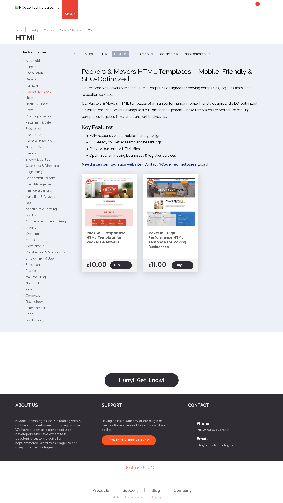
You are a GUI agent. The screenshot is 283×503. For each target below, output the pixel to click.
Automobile (34, 60)
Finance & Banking (39, 190)
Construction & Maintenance (46, 252)
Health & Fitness (37, 104)
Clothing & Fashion (39, 116)
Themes (146, 7)
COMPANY (235, 7)
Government (35, 246)
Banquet (31, 67)
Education (33, 264)
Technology (34, 301)
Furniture (32, 85)
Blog (155, 490)
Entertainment (35, 308)
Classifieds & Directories (43, 166)
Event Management (39, 184)
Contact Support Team (128, 440)
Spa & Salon (34, 73)
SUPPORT (204, 7)
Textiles (31, 215)
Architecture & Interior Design (47, 221)
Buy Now (117, 266)
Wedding (32, 233)
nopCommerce (198, 54)
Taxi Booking (35, 320)
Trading (31, 227)
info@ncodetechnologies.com (218, 445)
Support (130, 490)
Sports (30, 240)
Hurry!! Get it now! (141, 380)
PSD (103, 54)
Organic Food (36, 79)
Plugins (174, 7)
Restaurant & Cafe (38, 122)
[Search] (263, 19)
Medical (31, 153)
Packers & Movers (38, 91)
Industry (117, 7)
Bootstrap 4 (169, 54)
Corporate (33, 295)
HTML (120, 54)
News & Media (36, 147)
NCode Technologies (178, 164)
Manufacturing (36, 277)
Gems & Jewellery (39, 141)
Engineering (34, 172)
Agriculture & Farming (41, 209)
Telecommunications (40, 178)
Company (183, 490)
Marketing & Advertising (42, 196)
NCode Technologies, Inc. (153, 497)
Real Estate (33, 135)
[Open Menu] (264, 6)
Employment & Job (40, 258)
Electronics (34, 128)
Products (100, 490)
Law (28, 203)
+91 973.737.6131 (218, 430)
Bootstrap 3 (142, 54)
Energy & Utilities (38, 159)
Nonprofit (32, 283)
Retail (29, 289)
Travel (30, 110)
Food (29, 314)
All (89, 54)
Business (32, 271)
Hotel (29, 98)
